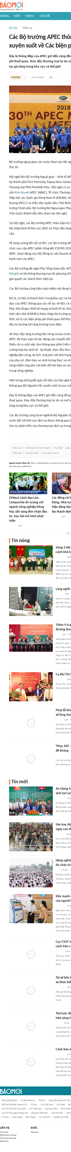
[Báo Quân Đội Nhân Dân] (60, 557)
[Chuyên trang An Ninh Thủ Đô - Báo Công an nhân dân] (58, 634)
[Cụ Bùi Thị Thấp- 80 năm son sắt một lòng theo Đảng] (31, 686)
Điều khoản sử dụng (8, 1135)
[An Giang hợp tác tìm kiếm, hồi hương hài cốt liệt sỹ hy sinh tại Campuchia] (31, 801)
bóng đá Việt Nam (39, 1113)
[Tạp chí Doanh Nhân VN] (15, 77)
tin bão (5, 1117)
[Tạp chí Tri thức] (58, 756)
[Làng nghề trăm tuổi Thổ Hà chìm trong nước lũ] (31, 601)
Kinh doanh (22, 192)
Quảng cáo (4, 1141)
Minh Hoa (17, 453)
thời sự (41, 1100)
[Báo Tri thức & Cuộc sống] (60, 679)
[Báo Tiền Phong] (59, 594)
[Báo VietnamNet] (59, 720)
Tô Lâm (34, 1105)
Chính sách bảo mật (8, 1138)
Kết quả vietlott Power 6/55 (14, 1105)
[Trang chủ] (11, 6)
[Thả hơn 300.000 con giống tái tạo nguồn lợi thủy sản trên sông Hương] (31, 1025)
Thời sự (27, 28)
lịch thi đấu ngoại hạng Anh (15, 1113)
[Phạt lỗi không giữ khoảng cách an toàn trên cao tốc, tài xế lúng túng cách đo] (31, 722)
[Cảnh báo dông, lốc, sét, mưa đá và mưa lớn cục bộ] (31, 1061)
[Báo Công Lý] (59, 1023)
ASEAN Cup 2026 (61, 1117)
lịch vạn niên (51, 1109)
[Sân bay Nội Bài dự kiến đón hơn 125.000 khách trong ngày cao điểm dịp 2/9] (31, 836)
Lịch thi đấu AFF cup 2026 (14, 1109)
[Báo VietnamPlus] (60, 798)
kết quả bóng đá (9, 1100)
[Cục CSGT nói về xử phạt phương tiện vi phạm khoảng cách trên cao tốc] (31, 954)
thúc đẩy (58, 448)
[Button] (23, 77)
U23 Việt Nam (47, 1105)
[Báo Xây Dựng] (60, 834)
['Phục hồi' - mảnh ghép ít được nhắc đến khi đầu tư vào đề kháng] (31, 758)
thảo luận (17, 448)
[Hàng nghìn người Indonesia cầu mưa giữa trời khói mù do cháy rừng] (31, 872)
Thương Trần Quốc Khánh (37, 448)
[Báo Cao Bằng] (60, 906)
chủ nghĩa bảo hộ (50, 453)
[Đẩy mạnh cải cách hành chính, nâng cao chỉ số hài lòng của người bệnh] (31, 908)
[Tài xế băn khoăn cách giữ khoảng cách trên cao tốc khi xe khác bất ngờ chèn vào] (31, 990)
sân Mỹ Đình (57, 1113)
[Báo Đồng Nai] (12, 526)
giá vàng (61, 1105)
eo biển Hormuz (28, 1100)
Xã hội (13, 28)
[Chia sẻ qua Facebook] (11, 435)
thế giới (14, 274)
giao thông (17, 1117)
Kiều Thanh (31, 1117)
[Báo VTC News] (60, 987)
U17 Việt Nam (35, 1109)
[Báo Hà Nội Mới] (55, 517)
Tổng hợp (34, 1132)
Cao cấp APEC (32, 453)
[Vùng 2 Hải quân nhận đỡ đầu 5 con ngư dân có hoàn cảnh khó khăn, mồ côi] (31, 559)
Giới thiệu (4, 1132)
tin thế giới (44, 1117)
